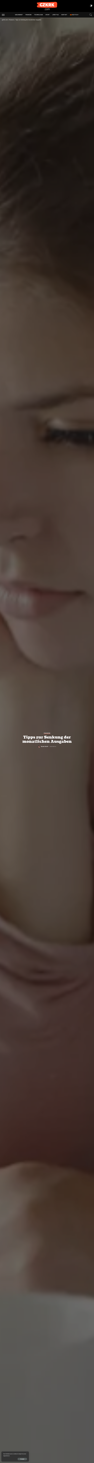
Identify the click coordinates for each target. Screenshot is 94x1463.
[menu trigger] (4, 15)
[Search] (90, 15)
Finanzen (47, 733)
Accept (22, 1459)
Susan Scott (44, 746)
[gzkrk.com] (47, 6)
